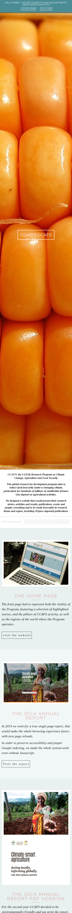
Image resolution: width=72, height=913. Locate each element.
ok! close (46, 9)
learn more (28, 9)
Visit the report (16, 764)
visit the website (17, 635)
